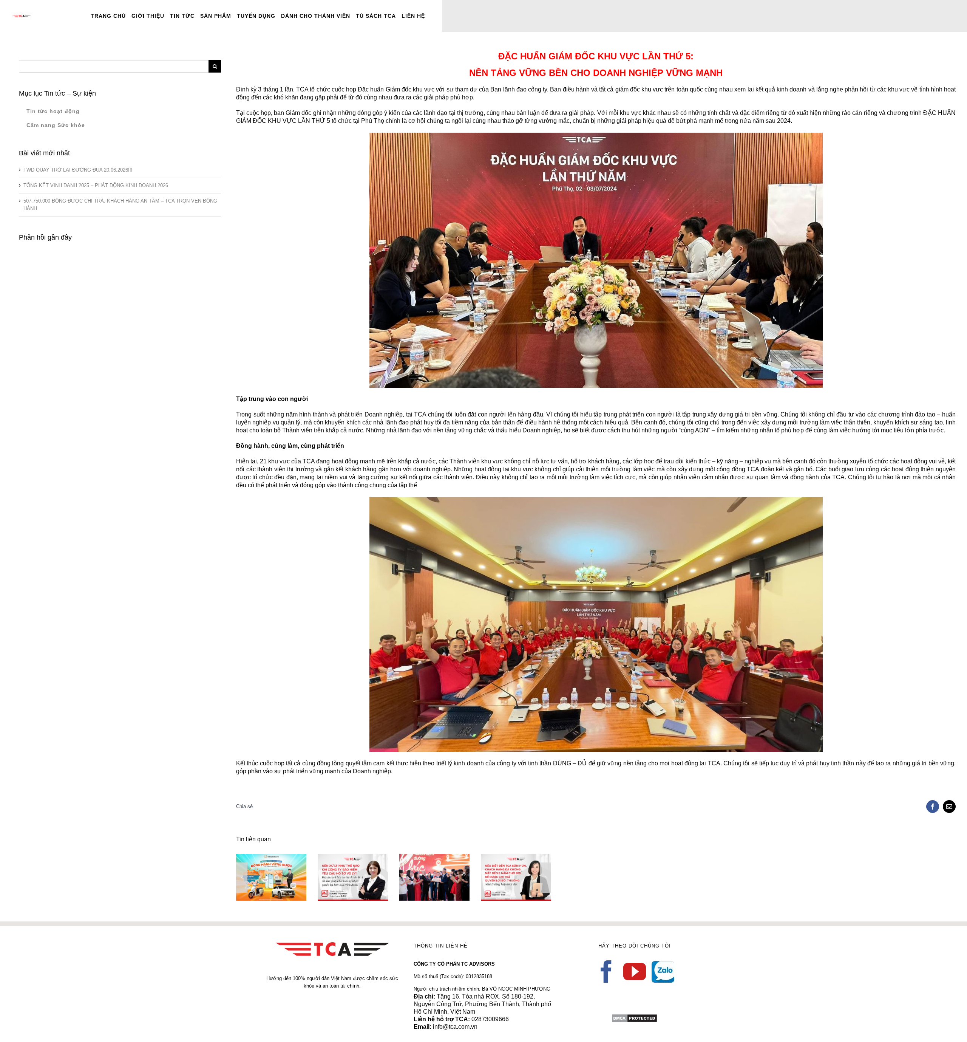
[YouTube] (634, 971)
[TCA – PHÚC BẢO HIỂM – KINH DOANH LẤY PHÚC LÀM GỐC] (271, 877)
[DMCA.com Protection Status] (634, 1017)
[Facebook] (606, 971)
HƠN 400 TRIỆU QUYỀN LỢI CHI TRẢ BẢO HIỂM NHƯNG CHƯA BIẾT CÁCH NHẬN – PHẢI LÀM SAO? (423, 854)
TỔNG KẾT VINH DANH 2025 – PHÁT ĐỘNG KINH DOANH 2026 (95, 185)
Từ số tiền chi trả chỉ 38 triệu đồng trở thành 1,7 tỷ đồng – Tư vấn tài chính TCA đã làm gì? (504, 857)
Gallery (281, 861)
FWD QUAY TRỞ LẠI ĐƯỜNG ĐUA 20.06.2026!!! (78, 170)
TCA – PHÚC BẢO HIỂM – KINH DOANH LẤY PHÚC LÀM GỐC (260, 861)
